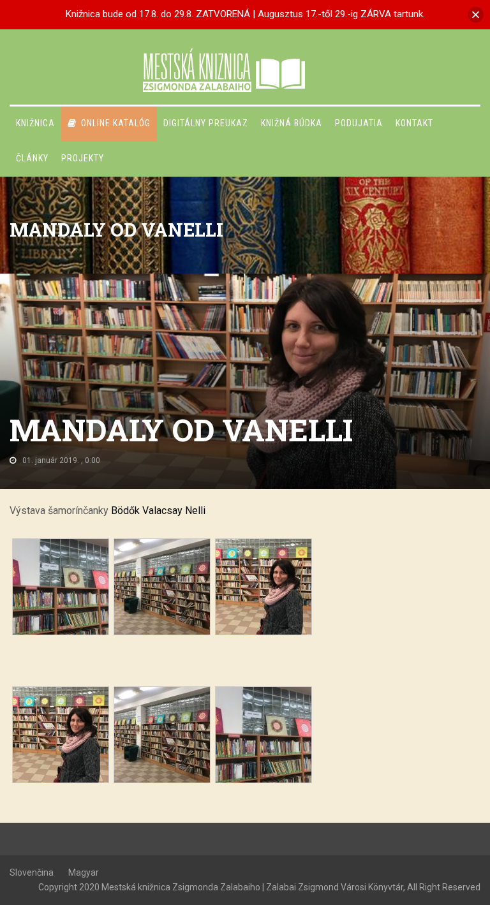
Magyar (83, 872)
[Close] (476, 14)
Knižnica (35, 123)
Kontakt (414, 123)
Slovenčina (32, 872)
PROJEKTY (82, 158)
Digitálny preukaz (205, 123)
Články (32, 158)
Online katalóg (116, 123)
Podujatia (359, 123)
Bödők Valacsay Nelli (158, 510)
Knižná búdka (291, 123)
